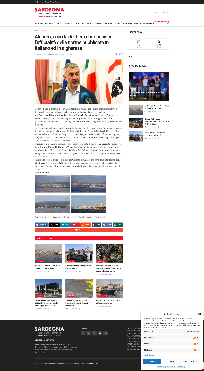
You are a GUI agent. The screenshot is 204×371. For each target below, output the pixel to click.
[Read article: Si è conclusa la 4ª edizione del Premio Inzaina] (149, 86)
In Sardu (150, 23)
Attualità (79, 23)
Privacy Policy (49, 2)
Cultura (98, 23)
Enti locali (102, 296)
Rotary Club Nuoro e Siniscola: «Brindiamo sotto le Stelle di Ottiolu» (156, 121)
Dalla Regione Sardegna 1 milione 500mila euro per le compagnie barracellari (46, 303)
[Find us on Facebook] (83, 333)
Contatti (57, 2)
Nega (172, 361)
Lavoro (137, 23)
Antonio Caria (45, 217)
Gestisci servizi (149, 355)
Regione (108, 23)
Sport (89, 23)
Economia (127, 23)
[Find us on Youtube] (105, 333)
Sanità (58, 23)
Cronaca (101, 261)
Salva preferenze (191, 361)
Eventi (117, 23)
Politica (49, 23)
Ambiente (68, 23)
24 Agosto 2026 (41, 271)
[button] (199, 314)
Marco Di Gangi (70, 217)
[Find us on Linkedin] (100, 333)
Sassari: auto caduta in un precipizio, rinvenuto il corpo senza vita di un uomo (108, 268)
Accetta (152, 361)
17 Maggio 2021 (40, 54)
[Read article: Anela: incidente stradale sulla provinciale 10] (79, 253)
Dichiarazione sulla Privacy (176, 367)
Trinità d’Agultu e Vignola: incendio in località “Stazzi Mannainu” (76, 303)
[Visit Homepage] (49, 12)
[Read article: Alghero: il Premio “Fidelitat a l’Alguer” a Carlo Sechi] (48, 253)
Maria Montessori (85, 217)
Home (40, 23)
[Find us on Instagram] (88, 333)
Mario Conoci (100, 217)
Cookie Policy (161, 367)
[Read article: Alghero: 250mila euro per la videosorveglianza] (109, 288)
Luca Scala (57, 217)
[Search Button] (168, 23)
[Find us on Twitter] (94, 333)
